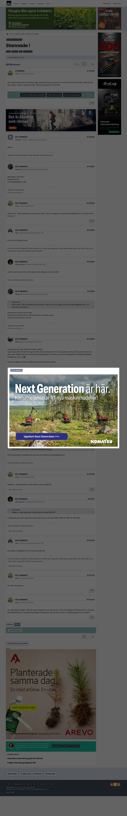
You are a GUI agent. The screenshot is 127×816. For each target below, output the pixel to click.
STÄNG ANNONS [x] (16, 370)
